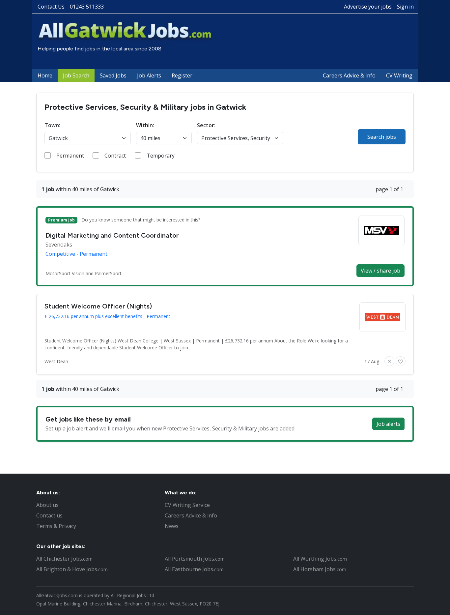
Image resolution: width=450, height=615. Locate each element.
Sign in (405, 6)
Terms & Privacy (56, 526)
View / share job (380, 270)
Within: (145, 125)
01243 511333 (87, 6)
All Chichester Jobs (64, 558)
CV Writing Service (187, 505)
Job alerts (388, 423)
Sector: (206, 125)
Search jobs (381, 136)
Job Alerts (149, 75)
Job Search (76, 75)
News (172, 526)
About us (47, 505)
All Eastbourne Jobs (194, 569)
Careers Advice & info (191, 515)
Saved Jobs (113, 75)
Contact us (49, 515)
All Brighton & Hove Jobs (72, 569)
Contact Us (51, 6)
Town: (52, 125)
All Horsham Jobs (319, 569)
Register (182, 75)
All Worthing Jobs (320, 558)
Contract (115, 155)
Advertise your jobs (368, 6)
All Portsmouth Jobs (195, 558)
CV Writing (399, 75)
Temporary (161, 155)
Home (45, 75)
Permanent (70, 155)
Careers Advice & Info (349, 75)
